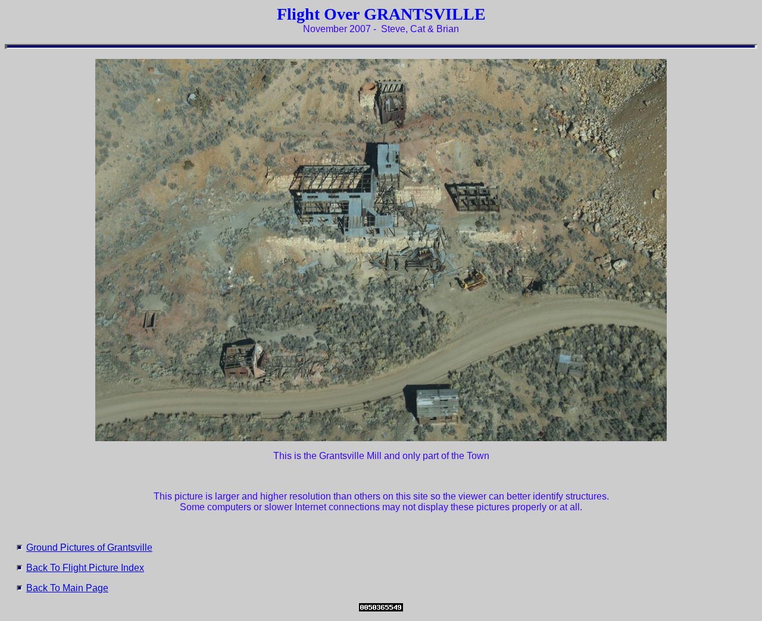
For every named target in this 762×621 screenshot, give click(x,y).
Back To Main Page (67, 588)
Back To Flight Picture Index (85, 568)
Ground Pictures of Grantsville (89, 547)
